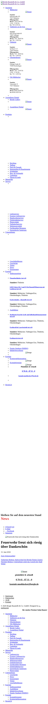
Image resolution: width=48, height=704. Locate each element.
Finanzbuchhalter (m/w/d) (18, 278)
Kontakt (8, 357)
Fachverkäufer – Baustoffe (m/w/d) (21, 300)
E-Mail (7, 529)
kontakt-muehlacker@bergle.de (28, 376)
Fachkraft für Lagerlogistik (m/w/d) (21, 327)
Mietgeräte (9, 179)
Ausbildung (14, 310)
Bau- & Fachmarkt (16, 173)
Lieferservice (14, 214)
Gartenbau (13, 175)
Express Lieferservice (17, 216)
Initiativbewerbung (16, 350)
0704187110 (9, 527)
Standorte (8, 8)
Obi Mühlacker (15, 77)
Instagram (8, 533)
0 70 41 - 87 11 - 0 (28, 371)
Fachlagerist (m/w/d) (16, 338)
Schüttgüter (14, 171)
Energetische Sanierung (18, 230)
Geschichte (14, 263)
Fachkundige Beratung (18, 228)
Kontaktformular (16, 363)
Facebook (10, 531)
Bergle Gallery (15, 100)
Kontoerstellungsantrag (18, 359)
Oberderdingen (15, 57)
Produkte (8, 114)
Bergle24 (8, 385)
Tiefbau (12, 165)
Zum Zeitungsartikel (8, 556)
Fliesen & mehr (15, 177)
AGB (7, 600)
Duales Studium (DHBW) (19, 348)
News (12, 267)
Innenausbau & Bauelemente (20, 169)
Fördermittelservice (16, 220)
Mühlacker (13, 10)
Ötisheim (13, 42)
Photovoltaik (14, 222)
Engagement (14, 269)
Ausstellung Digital (12, 97)
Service (8, 181)
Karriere (8, 271)
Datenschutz (9, 598)
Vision (12, 265)
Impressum (9, 596)
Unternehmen (10, 232)
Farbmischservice (16, 224)
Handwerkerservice (17, 218)
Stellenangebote (15, 273)
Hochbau (13, 163)
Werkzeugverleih (16, 226)
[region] (28, 139)
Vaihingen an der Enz (17, 27)
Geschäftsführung (16, 261)
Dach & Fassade (15, 167)
